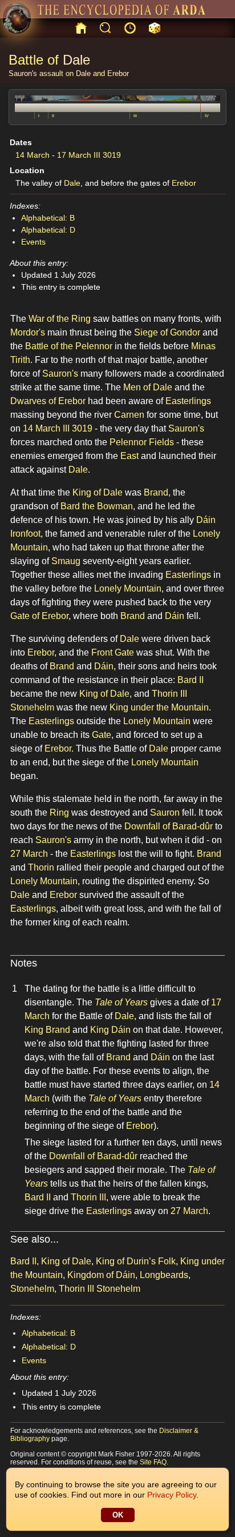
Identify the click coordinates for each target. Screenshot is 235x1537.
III (135, 116)
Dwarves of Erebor (48, 401)
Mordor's (27, 332)
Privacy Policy (171, 1494)
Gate (101, 735)
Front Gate (112, 652)
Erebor (118, 73)
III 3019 (107, 154)
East (129, 456)
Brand (156, 492)
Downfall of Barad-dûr (168, 826)
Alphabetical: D (48, 229)
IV (207, 116)
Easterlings (188, 401)
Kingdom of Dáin (101, 1275)
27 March (29, 854)
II (53, 116)
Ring (59, 812)
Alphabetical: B (48, 217)
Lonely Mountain (127, 588)
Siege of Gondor (167, 332)
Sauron (165, 812)
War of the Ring (60, 319)
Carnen (129, 415)
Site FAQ (153, 1462)
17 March (74, 154)
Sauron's (23, 73)
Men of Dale (147, 387)
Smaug (65, 561)
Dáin (174, 616)
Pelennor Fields (142, 442)
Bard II (190, 680)
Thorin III (88, 1197)
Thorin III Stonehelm (99, 1289)
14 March (32, 154)
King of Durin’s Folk (136, 1261)
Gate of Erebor (39, 616)
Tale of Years (121, 1002)
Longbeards (164, 1275)
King (34, 1030)
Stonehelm (32, 1289)
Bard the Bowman (96, 506)
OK (117, 1515)
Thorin (41, 867)
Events (33, 241)
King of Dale (97, 492)
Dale (76, 59)
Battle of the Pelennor (68, 346)
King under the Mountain (159, 707)
